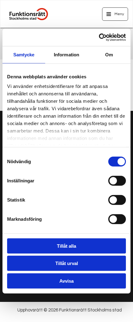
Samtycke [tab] (24, 54)
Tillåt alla (66, 245)
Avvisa (66, 280)
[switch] (117, 180)
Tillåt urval (66, 263)
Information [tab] (66, 54)
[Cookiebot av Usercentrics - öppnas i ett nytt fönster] (99, 37)
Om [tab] (109, 54)
